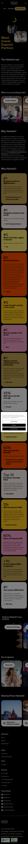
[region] (14, 422)
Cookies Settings (14, 421)
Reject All (14, 425)
